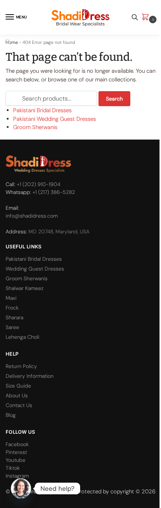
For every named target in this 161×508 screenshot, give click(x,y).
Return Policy (21, 366)
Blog (11, 415)
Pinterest (16, 452)
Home (12, 42)
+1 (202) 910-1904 (38, 184)
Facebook (17, 444)
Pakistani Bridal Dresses (42, 110)
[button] (146, 17)
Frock (12, 307)
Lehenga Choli (22, 337)
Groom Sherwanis (35, 127)
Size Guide (18, 385)
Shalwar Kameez (24, 288)
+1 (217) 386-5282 (54, 192)
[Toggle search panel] (135, 17)
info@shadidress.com (32, 215)
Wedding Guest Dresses (35, 268)
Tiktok (13, 467)
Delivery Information (30, 376)
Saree (12, 327)
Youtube (15, 460)
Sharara (14, 317)
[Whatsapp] (21, 488)
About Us (17, 395)
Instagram (17, 475)
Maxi (11, 298)
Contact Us (19, 405)
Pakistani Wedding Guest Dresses (54, 119)
